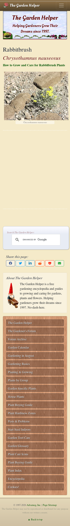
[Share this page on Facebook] (10, 263)
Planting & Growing (20, 372)
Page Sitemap (50, 505)
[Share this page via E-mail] (59, 263)
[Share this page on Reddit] (39, 263)
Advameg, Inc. (34, 505)
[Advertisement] (35, 169)
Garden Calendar (18, 347)
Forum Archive (17, 339)
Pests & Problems (19, 421)
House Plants (16, 396)
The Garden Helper (24, 5)
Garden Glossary (18, 446)
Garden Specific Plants (22, 388)
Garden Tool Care (19, 438)
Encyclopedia (16, 479)
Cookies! (13, 487)
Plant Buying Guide (20, 405)
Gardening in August (21, 355)
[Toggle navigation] (61, 5)
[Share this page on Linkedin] (30, 263)
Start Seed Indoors (19, 429)
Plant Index (15, 470)
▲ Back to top (35, 519)
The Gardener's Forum (22, 331)
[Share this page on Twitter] (20, 263)
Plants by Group (18, 380)
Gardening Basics (19, 364)
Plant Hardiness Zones (22, 413)
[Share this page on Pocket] (49, 263)
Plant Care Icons (18, 454)
